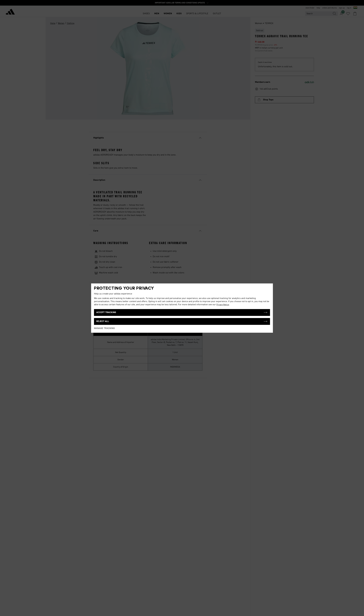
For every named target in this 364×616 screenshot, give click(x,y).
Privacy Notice (222, 305)
